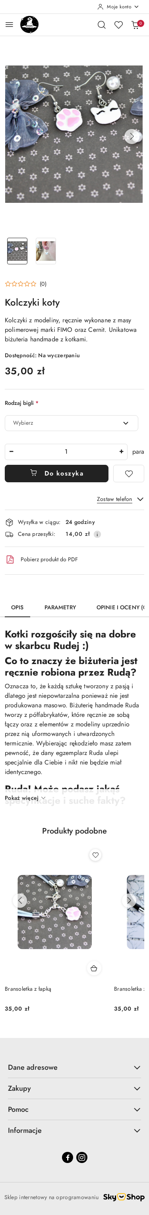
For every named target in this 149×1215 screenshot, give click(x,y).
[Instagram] (81, 1157)
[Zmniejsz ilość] (11, 452)
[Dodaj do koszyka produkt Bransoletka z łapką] (94, 968)
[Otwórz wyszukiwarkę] (101, 24)
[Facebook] (67, 1157)
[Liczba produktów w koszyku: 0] (135, 24)
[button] (132, 136)
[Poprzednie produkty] (20, 900)
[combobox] (71, 423)
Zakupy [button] (19, 1088)
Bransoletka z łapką (28, 989)
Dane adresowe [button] (33, 1067)
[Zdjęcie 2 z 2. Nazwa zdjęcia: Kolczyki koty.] (46, 251)
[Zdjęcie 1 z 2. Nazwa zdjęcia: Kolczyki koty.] (17, 251)
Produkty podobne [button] (74, 831)
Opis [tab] (17, 607)
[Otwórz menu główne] (9, 24)
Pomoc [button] (18, 1109)
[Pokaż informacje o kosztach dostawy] (97, 534)
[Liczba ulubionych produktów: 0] (118, 24)
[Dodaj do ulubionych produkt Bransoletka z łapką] (95, 855)
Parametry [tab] (60, 607)
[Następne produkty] (129, 900)
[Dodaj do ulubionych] (128, 473)
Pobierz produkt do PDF (49, 559)
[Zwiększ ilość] (121, 452)
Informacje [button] (25, 1130)
